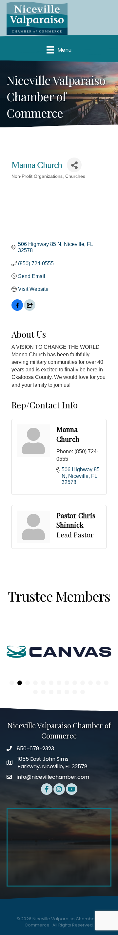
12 (98, 683)
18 (67, 692)
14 (35, 692)
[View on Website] (29, 309)
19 (74, 692)
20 (82, 692)
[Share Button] (74, 165)
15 (43, 692)
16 (51, 692)
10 (82, 683)
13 (106, 683)
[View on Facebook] (17, 309)
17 (59, 692)
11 (90, 683)
